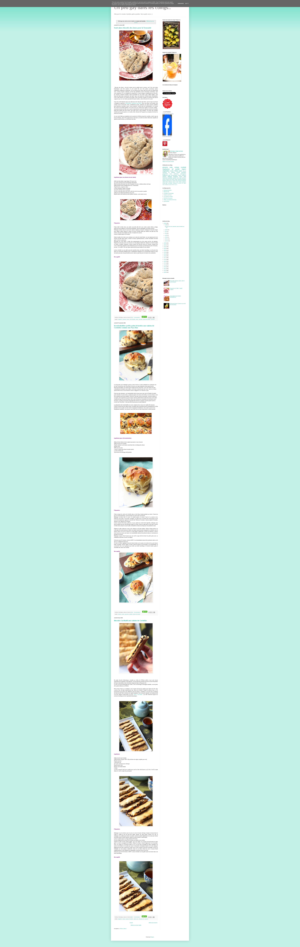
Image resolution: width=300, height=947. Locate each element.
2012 (165, 266)
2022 (165, 248)
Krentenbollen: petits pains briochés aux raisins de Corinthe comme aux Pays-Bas (134, 327)
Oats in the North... (138, 694)
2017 (165, 257)
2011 (165, 268)
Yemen (173, 184)
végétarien (167, 169)
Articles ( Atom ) (123, 928)
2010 (165, 270)
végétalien (166, 171)
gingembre (166, 173)
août (166, 224)
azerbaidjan (170, 183)
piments (166, 167)
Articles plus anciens (153, 922)
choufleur (166, 184)
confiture (184, 175)
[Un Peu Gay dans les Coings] (167, 135)
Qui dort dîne (166, 201)
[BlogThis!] (150, 317)
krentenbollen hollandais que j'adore (133, 103)
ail (173, 169)
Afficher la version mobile (136, 925)
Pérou (167, 182)
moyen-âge (165, 183)
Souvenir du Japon (182, 183)
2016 (165, 259)
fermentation (174, 175)
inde (172, 167)
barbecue (177, 173)
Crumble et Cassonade (169, 193)
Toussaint (152, 319)
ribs (169, 184)
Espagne (184, 179)
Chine (176, 171)
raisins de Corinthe (146, 319)
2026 (165, 223)
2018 (165, 255)
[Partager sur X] (152, 317)
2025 (165, 243)
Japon (184, 169)
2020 (165, 252)
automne (124, 319)
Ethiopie (171, 182)
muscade (140, 319)
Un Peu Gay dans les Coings (168, 113)
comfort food (169, 179)
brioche (119, 614)
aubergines (183, 173)
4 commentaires (137, 317)
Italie (185, 176)
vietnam (184, 178)
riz (169, 172)
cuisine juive (175, 180)
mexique (165, 172)
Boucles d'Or (166, 191)
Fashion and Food (167, 195)
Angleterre (120, 319)
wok (178, 178)
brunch (123, 614)
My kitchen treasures (168, 198)
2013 (165, 265)
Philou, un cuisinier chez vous (170, 199)
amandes (183, 172)
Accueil (131, 922)
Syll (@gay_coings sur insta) (176, 151)
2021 (165, 250)
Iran (172, 173)
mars (166, 237)
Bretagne (176, 176)
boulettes (170, 178)
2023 (165, 246)
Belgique (170, 176)
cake (180, 178)
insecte (176, 184)
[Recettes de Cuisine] (167, 108)
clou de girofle (132, 319)
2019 (165, 254)
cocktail (183, 167)
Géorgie (164, 180)
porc (181, 171)
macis (137, 319)
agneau (174, 172)
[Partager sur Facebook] (154, 317)
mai (166, 233)
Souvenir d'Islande (182, 180)
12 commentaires (137, 612)
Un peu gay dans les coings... (142, 7)
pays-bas (127, 614)
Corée (179, 172)
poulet (178, 169)
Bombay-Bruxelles (167, 190)
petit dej (130, 614)
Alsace (173, 179)
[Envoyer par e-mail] (148, 317)
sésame (165, 176)
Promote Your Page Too (166, 136)
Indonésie (165, 178)
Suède (180, 182)
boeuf (180, 175)
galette (175, 178)
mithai (164, 182)
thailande (180, 179)
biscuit (128, 319)
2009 (165, 272)
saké (177, 182)
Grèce (181, 176)
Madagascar (175, 183)
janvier (166, 240)
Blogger (152, 937)
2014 (165, 263)
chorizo (174, 182)
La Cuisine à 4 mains (168, 196)
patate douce (169, 180)
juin (166, 231)
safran (176, 179)
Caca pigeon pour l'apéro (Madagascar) (175, 296)
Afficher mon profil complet (168, 161)
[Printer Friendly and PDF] (144, 317)
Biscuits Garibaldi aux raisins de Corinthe (130, 621)
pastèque (184, 182)
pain (169, 175)
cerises (164, 179)
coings (178, 167)
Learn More (181, 3)
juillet (166, 229)
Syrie (163, 184)
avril (166, 235)
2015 (165, 261)
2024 (165, 245)
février (166, 239)
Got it (187, 3)
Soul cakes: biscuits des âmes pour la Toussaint (132, 28)
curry (172, 171)
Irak (171, 184)
